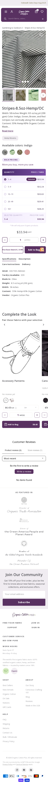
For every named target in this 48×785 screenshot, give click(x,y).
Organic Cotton (9, 694)
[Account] (11, 11)
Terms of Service (22, 764)
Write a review (24, 471)
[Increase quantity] (37, 415)
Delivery (26, 264)
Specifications (9, 259)
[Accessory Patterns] (21, 353)
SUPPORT (12, 627)
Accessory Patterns (13, 380)
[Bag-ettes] (11, 400)
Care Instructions (11, 264)
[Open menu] (6, 11)
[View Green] (33, 95)
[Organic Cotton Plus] (24, 615)
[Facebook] (24, 770)
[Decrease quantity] (4, 415)
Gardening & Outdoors (12, 28)
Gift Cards (7, 707)
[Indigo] (4, 152)
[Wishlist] (42, 11)
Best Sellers (8, 685)
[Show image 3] (25, 82)
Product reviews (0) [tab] (13, 450)
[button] (24, 59)
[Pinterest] (31, 770)
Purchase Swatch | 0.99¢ (12, 250)
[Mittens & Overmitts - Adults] (5, 400)
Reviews (29, 701)
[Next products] (43, 324)
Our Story (30, 685)
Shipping (6, 724)
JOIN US (35, 623)
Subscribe (24, 602)
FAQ (4, 719)
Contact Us (7, 732)
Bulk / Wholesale (10, 737)
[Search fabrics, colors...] (24, 18)
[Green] (12, 152)
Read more (7, 130)
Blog (28, 697)
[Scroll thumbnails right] (43, 95)
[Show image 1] (20, 82)
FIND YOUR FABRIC (12, 623)
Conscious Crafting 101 (34, 691)
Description (24, 259)
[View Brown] (20, 95)
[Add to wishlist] (41, 35)
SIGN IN (36, 627)
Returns (6, 728)
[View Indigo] (8, 95)
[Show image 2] (23, 82)
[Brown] (19, 152)
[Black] (45, 400)
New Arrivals (8, 689)
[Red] (27, 152)
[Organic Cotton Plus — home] (24, 12)
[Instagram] (17, 770)
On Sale (6, 698)
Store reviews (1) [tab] (35, 450)
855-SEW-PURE (10, 640)
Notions (6, 703)
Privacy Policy (8, 741)
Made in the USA (33, 705)
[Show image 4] (28, 82)
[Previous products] (4, 324)
